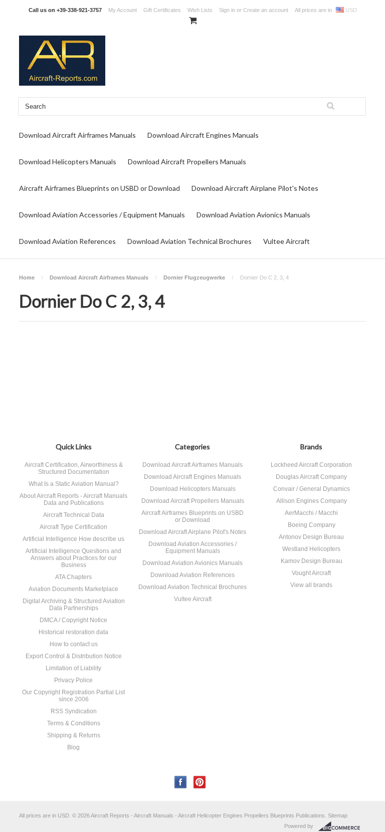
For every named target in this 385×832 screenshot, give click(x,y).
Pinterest (200, 782)
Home (27, 277)
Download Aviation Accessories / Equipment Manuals (102, 214)
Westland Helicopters (311, 548)
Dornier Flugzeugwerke (194, 277)
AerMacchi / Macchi (311, 512)
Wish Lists (200, 10)
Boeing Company (311, 524)
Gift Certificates (162, 10)
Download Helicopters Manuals (67, 161)
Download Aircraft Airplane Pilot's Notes (254, 188)
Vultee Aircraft (286, 241)
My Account (122, 10)
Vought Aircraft (311, 573)
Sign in (227, 10)
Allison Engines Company (311, 500)
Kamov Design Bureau (311, 561)
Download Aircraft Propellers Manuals (187, 161)
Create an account (265, 10)
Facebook (180, 782)
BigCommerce (342, 826)
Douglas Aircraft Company (311, 476)
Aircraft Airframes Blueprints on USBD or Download (99, 188)
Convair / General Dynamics (311, 488)
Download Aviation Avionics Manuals (253, 214)
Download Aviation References (67, 241)
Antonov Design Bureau (311, 536)
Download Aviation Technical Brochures (189, 241)
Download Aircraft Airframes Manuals (77, 135)
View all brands (311, 585)
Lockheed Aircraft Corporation (311, 464)
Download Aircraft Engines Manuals (203, 135)
